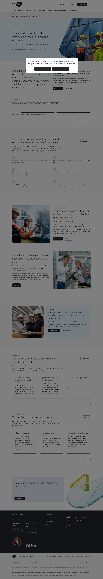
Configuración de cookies (42, 69)
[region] (52, 65)
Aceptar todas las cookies (60, 69)
